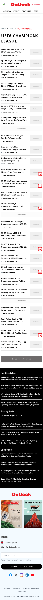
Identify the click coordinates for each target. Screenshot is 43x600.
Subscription (11, 542)
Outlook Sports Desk (11, 55)
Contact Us (17, 588)
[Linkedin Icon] (27, 575)
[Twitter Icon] (16, 575)
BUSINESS (7, 11)
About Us (7, 588)
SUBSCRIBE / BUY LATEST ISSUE (22, 566)
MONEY (16, 11)
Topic (11, 29)
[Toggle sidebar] (6, 4)
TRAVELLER (26, 11)
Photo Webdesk (9, 175)
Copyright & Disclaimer (31, 588)
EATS (36, 11)
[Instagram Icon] (21, 575)
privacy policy (25, 560)
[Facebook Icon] (10, 575)
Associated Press (9, 123)
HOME (3, 29)
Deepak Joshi (8, 141)
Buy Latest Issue (13, 547)
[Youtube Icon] (32, 575)
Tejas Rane (7, 227)
